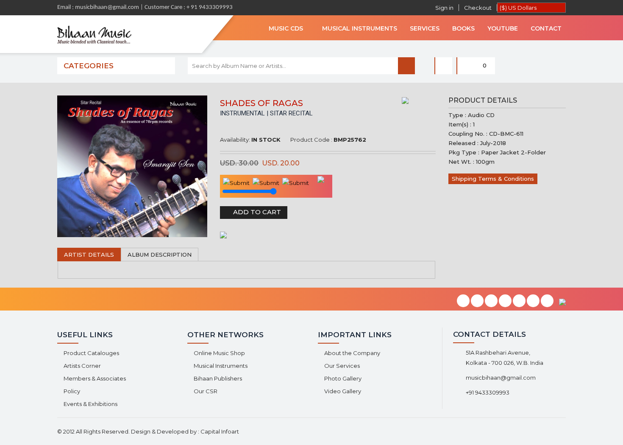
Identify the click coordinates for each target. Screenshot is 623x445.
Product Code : (311, 139)
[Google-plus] (505, 301)
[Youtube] (533, 301)
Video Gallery (342, 391)
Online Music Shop (219, 353)
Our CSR (205, 391)
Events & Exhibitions (90, 403)
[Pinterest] (519, 301)
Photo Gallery (343, 378)
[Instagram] (547, 301)
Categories (89, 66)
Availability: (235, 139)
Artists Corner (82, 365)
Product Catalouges (91, 353)
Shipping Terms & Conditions (493, 178)
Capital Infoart (219, 431)
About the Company (352, 353)
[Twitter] (477, 301)
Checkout (478, 7)
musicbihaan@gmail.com (501, 377)
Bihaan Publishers (218, 378)
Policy (72, 391)
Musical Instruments (221, 365)
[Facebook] (463, 301)
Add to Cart (256, 212)
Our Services (342, 365)
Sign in (444, 7)
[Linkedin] (491, 301)
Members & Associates (95, 378)
